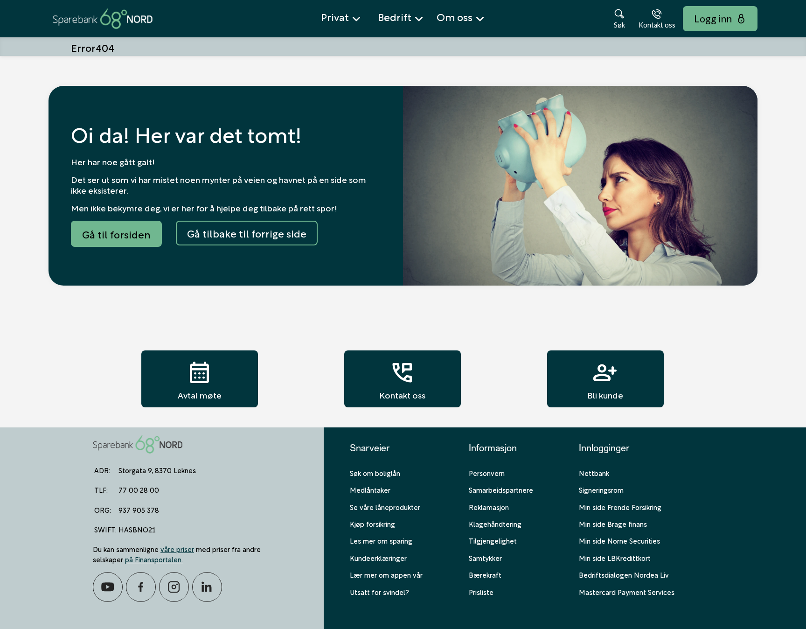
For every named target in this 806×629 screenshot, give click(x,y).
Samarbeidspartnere (501, 489)
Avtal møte (200, 379)
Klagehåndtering (495, 523)
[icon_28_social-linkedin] (207, 587)
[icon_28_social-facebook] (141, 587)
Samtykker (485, 557)
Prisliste (481, 592)
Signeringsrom (601, 489)
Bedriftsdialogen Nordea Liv (624, 574)
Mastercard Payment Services (626, 592)
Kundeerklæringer (378, 557)
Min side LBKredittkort (615, 557)
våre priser (177, 549)
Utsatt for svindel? (379, 592)
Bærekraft (485, 574)
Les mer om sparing (381, 540)
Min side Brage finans (613, 523)
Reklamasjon (489, 507)
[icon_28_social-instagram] (174, 587)
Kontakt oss (402, 379)
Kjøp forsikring (372, 523)
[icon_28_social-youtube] (108, 587)
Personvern (487, 473)
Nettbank (594, 473)
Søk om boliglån (375, 473)
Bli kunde (605, 379)
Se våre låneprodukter (385, 507)
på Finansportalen (153, 559)
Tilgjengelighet (493, 540)
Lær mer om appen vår (386, 574)
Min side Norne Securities (619, 540)
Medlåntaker (370, 489)
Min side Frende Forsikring (620, 507)
